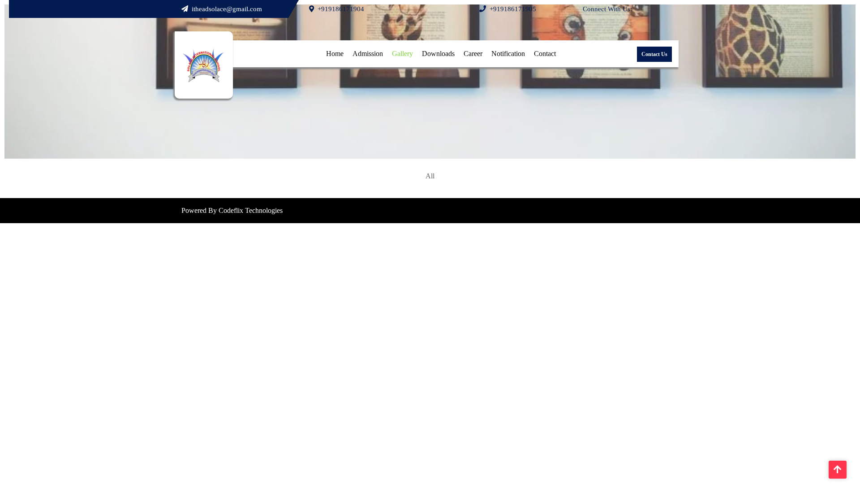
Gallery (402, 53)
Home (335, 53)
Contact (545, 53)
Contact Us (654, 54)
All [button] (430, 176)
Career (473, 53)
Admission (368, 53)
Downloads (438, 53)
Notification (508, 53)
